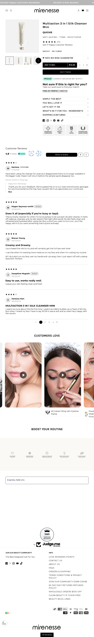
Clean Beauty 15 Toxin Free (65, 595)
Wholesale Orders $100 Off (65, 592)
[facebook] (6, 563)
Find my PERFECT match (55, 91)
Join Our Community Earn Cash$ (68, 582)
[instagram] (13, 563)
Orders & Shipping (60, 571)
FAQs (51, 568)
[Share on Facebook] (43, 120)
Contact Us (55, 561)
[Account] (78, 10)
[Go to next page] (57, 322)
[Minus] (79, 65)
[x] (10, 563)
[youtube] (17, 563)
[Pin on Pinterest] (54, 120)
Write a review (61, 155)
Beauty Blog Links (59, 599)
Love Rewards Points (61, 557)
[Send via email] (58, 120)
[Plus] (87, 65)
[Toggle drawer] (7, 10)
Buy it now (65, 72)
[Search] (11, 10)
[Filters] (80, 155)
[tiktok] (21, 563)
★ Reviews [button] (47, 635)
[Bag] (87, 10)
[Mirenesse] (47, 10)
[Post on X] (51, 120)
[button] (62, 120)
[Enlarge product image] (22, 36)
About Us (54, 564)
